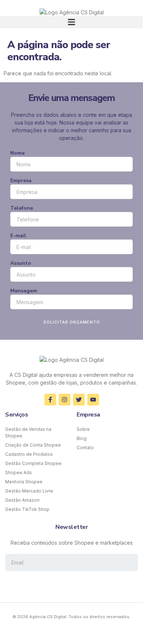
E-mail (18, 235)
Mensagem (23, 290)
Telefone (21, 208)
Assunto (20, 263)
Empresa (21, 180)
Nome (17, 152)
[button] (71, 22)
